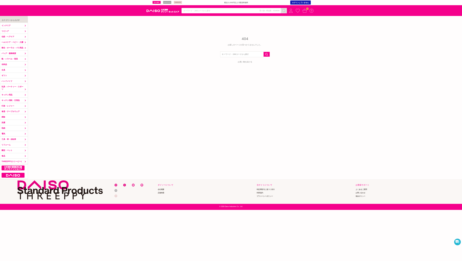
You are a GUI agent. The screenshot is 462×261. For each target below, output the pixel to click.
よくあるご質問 (361, 189)
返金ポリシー (360, 196)
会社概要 (161, 189)
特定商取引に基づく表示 (266, 189)
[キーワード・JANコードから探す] (267, 54)
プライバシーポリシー (265, 196)
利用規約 (260, 193)
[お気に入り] (297, 10)
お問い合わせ (360, 193)
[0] (304, 10)
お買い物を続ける (245, 62)
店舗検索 (161, 193)
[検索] (284, 10)
